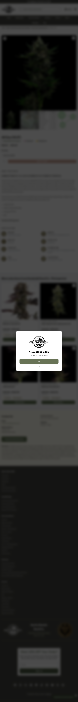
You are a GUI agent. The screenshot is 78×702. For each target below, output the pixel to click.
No (39, 366)
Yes (39, 361)
